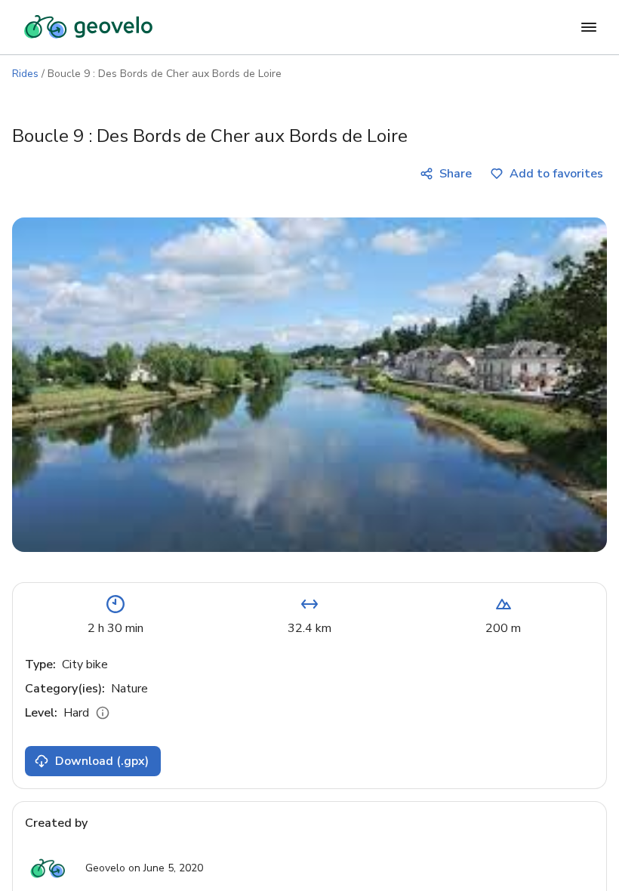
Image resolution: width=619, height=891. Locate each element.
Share (455, 173)
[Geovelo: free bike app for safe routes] (88, 27)
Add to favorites (556, 173)
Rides (25, 73)
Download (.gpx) (102, 761)
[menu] (589, 27)
